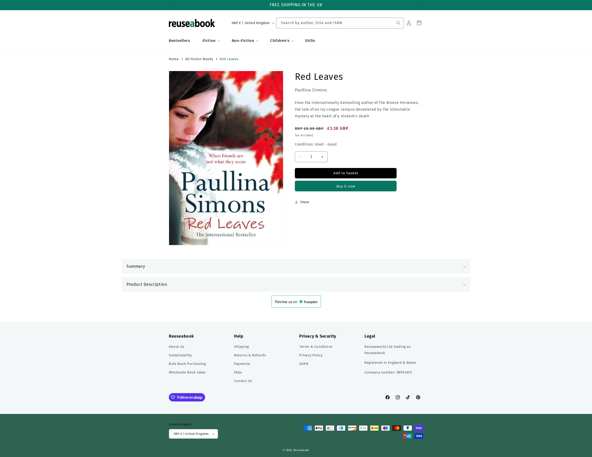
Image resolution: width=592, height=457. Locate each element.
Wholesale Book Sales (187, 372)
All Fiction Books (199, 59)
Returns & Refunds (250, 355)
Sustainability (180, 355)
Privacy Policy (310, 355)
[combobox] (340, 23)
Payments (242, 364)
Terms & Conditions (316, 347)
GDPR (303, 364)
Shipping (241, 347)
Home (174, 59)
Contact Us (243, 381)
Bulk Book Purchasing (187, 364)
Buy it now (345, 186)
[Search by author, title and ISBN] (398, 23)
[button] (211, 40)
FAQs (238, 372)
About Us (176, 347)
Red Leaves (229, 59)
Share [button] (304, 202)
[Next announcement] (421, 5)
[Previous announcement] (170, 5)
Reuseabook (301, 450)
